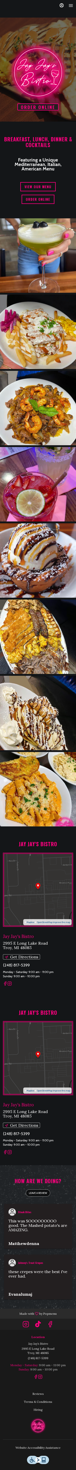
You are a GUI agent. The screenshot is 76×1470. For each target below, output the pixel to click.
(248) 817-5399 (38, 1358)
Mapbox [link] (30, 922)
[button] (38, 255)
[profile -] (61, 5)
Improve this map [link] (61, 922)
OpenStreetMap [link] (44, 922)
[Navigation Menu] (71, 5)
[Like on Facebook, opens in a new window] (5, 984)
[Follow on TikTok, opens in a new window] (38, 1325)
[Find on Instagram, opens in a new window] (9, 984)
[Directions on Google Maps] (38, 889)
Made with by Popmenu (30, 1313)
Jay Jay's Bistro (38, 1425)
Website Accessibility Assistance (38, 1447)
